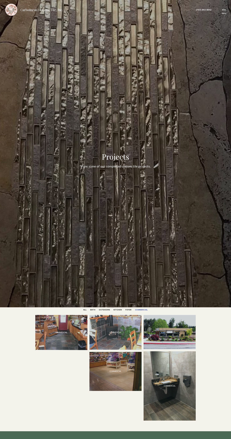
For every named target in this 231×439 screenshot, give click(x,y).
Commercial (141, 310)
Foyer (128, 310)
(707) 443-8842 (203, 9)
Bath (92, 310)
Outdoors (104, 310)
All (85, 310)
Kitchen (117, 310)
